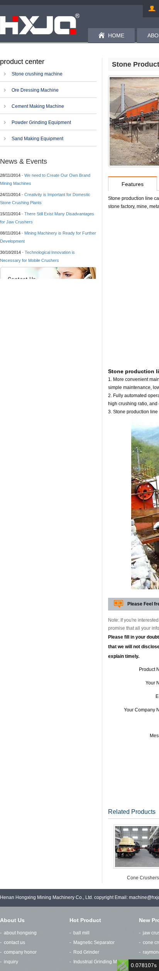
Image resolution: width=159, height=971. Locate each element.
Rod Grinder (86, 952)
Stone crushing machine (37, 74)
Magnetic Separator (94, 942)
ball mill (81, 933)
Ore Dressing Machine (35, 90)
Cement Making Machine (38, 106)
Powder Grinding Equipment (41, 122)
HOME (116, 35)
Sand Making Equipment (37, 138)
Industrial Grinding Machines (103, 961)
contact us (14, 942)
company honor (20, 952)
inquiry (11, 961)
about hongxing (20, 933)
